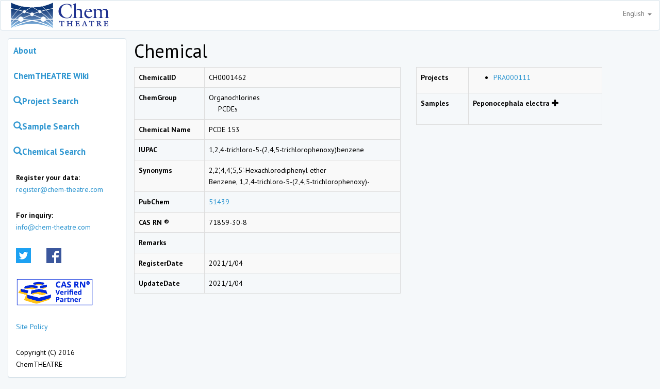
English (635, 13)
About (25, 50)
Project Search (50, 101)
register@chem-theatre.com (59, 189)
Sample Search (50, 126)
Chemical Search (54, 151)
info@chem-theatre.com (53, 227)
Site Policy (32, 326)
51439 (219, 201)
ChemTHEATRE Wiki (51, 76)
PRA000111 (512, 77)
